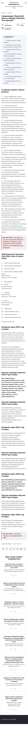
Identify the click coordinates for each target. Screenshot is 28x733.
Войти (14, 719)
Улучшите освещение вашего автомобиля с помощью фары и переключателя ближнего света (14, 639)
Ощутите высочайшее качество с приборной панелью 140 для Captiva (14, 584)
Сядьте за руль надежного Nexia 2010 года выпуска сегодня (14, 698)
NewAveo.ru (14, 4)
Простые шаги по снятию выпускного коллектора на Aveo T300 (14, 565)
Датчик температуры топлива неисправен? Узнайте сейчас (14, 620)
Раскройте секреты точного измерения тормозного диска (14, 603)
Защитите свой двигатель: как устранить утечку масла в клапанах (14, 679)
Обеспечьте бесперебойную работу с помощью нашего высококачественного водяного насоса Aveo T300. (14, 659)
